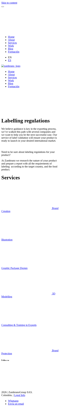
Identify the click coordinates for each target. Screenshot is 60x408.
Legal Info (19, 395)
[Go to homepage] (10, 66)
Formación (13, 51)
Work (11, 45)
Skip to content (9, 2)
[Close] (2, 6)
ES (9, 60)
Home (11, 36)
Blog (10, 48)
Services (12, 42)
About (11, 39)
